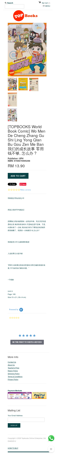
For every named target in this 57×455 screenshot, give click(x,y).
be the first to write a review (27, 342)
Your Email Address (15, 415)
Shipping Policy (14, 373)
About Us (11, 365)
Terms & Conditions (15, 376)
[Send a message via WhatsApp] (51, 438)
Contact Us (12, 362)
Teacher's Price (13, 368)
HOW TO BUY (13, 448)
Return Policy (13, 371)
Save (24, 184)
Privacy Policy (13, 379)
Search (10, 3)
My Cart (46, 3)
